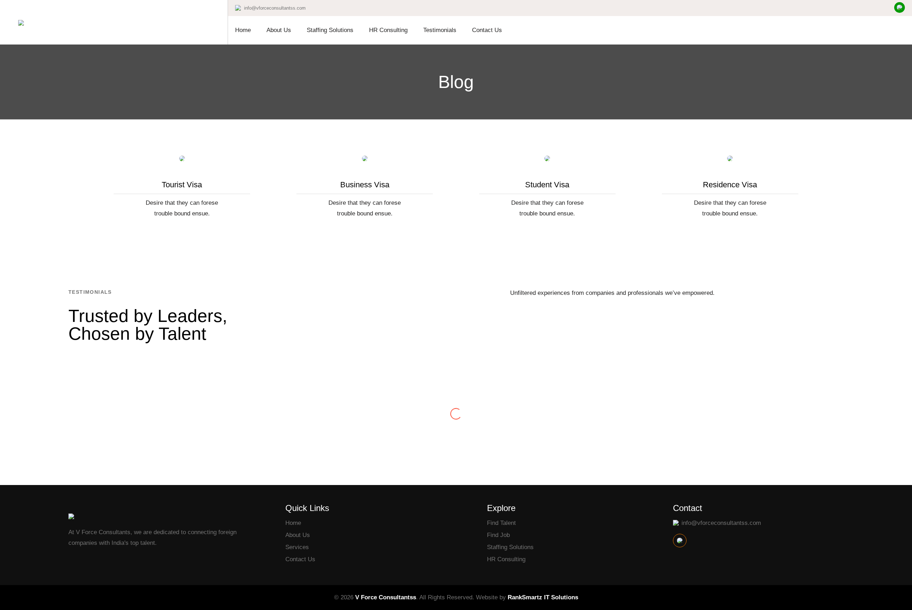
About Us (278, 30)
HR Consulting (388, 30)
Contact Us (487, 30)
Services (297, 547)
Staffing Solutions (330, 30)
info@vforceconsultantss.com (275, 8)
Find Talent (501, 523)
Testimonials (439, 30)
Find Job (498, 535)
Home (243, 30)
